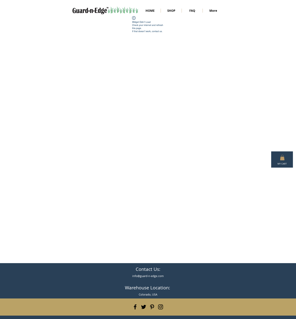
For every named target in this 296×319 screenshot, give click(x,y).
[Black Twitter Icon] (143, 307)
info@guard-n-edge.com (148, 276)
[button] (282, 157)
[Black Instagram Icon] (160, 307)
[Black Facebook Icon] (135, 307)
